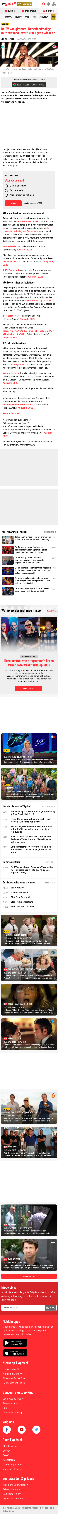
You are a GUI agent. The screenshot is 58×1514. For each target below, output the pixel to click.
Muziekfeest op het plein (22, 195)
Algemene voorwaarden (15, 1485)
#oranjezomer (26, 405)
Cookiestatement (12, 1494)
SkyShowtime (10, 1446)
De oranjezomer (18, 186)
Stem (13, 203)
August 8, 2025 (24, 250)
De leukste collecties (14, 1383)
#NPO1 (20, 334)
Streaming (44, 17)
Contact (7, 1451)
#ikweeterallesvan (12, 246)
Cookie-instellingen (13, 1498)
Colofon (7, 1455)
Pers (5, 1408)
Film (34, 17)
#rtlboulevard (9, 261)
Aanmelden (50, 1308)
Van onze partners (12, 1464)
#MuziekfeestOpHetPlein (41, 331)
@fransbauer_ (10, 316)
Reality (18, 17)
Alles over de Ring (12, 1412)
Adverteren (9, 1460)
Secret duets (16, 191)
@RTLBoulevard (11, 270)
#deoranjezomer (11, 373)
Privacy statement (12, 1489)
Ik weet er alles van (27, 221)
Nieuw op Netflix (12, 1369)
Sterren (8, 17)
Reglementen (10, 1403)
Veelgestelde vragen (13, 1398)
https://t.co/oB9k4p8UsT (16, 331)
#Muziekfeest (9, 334)
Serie (27, 17)
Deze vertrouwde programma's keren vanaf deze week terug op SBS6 (29, 663)
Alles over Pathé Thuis (15, 1378)
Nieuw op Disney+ (12, 1374)
